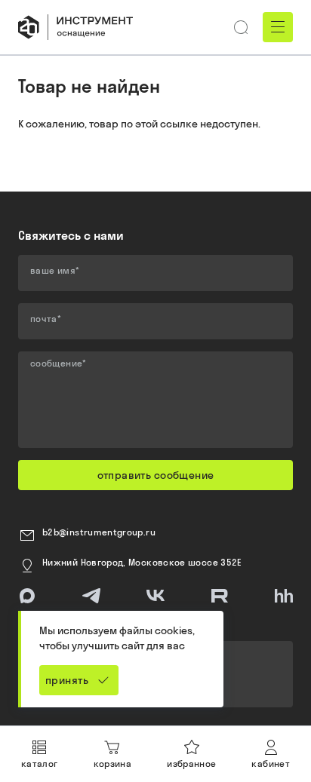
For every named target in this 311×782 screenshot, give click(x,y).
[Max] (27, 596)
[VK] (155, 596)
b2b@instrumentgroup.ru (99, 532)
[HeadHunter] (284, 596)
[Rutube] (220, 596)
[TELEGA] (91, 596)
